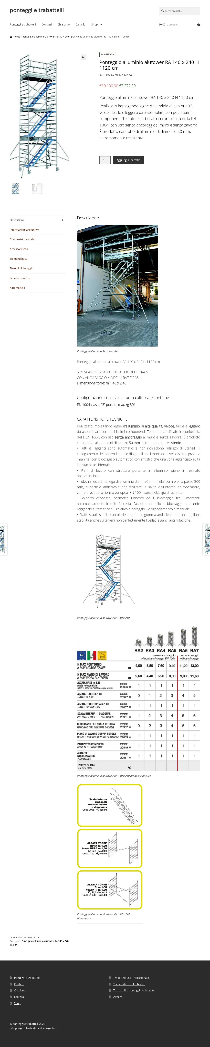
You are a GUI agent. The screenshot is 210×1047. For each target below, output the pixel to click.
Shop (94, 24)
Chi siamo (64, 24)
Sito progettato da (21, 1028)
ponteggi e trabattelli (37, 9)
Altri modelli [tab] (17, 288)
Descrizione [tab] (17, 220)
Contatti (47, 24)
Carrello (80, 24)
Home (17, 36)
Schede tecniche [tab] (20, 278)
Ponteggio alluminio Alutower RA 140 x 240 (45, 36)
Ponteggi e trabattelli (23, 24)
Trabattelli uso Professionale (131, 978)
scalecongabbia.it (47, 1028)
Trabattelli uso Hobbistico (129, 984)
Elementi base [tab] (18, 259)
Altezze (117, 997)
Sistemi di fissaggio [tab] (21, 268)
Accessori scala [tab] (19, 249)
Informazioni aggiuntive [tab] (24, 230)
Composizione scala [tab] (22, 239)
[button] (83, 57)
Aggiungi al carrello (128, 160)
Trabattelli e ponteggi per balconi (133, 990)
